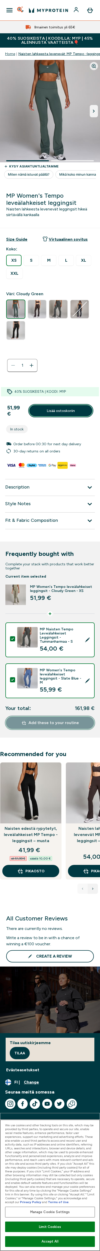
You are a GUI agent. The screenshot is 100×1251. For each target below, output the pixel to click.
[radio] (14, 260)
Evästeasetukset (22, 1070)
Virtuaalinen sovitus (68, 239)
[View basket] (90, 10)
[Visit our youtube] (47, 1104)
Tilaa (19, 1053)
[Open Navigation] (9, 10)
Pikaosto (35, 871)
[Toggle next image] (94, 111)
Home (10, 54)
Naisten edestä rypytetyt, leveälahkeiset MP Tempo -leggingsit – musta (31, 834)
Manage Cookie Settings (50, 1212)
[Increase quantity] (31, 365)
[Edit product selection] (87, 639)
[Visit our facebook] (22, 1104)
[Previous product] (82, 889)
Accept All (50, 1241)
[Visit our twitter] (59, 1104)
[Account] (76, 10)
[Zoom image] (94, 66)
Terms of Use (58, 1202)
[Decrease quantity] (13, 365)
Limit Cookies (50, 1227)
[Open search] (21, 10)
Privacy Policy (30, 1202)
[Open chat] (72, 1104)
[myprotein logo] (48, 10)
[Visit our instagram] (10, 1104)
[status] (22, 365)
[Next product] (93, 889)
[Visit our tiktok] (35, 1104)
